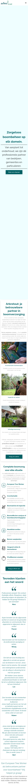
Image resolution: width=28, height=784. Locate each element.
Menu (25, 2)
